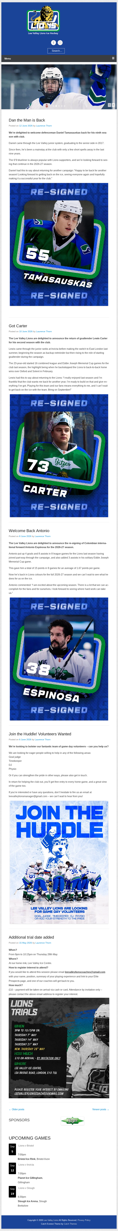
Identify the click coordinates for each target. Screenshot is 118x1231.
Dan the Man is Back (27, 120)
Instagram (60, 42)
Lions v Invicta (26, 1164)
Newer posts (100, 1109)
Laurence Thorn (44, 125)
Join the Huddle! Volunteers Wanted (40, 734)
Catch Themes (70, 1224)
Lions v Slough (26, 1188)
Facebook (53, 42)
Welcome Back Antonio (29, 530)
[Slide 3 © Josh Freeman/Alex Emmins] (59, 86)
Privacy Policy (84, 1220)
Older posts (16, 1109)
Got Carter (18, 326)
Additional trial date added (31, 937)
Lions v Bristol (26, 1145)
